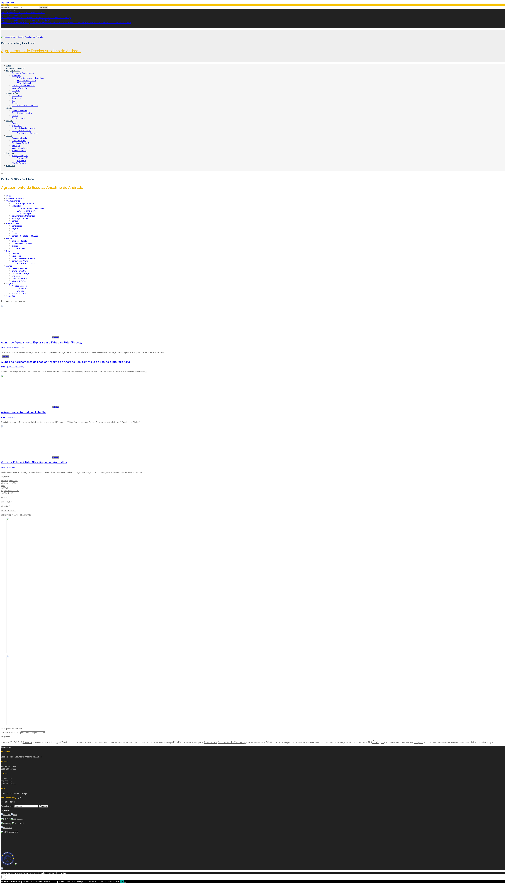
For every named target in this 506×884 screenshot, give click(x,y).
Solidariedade (459, 743)
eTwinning (239, 742)
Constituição (17, 95)
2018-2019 (15, 742)
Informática (280, 742)
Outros (15, 103)
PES (370, 742)
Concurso (133, 742)
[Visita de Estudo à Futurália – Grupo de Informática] (26, 457)
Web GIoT (5, 506)
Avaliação (16, 145)
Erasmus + (21, 160)
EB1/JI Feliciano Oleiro (26, 80)
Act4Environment (8, 510)
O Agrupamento (13, 70)
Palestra (363, 742)
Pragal (378, 741)
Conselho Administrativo (22, 113)
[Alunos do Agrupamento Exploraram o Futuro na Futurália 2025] (26, 337)
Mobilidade (319, 742)
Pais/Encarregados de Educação (346, 742)
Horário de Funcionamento (23, 128)
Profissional (408, 742)
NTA (330, 743)
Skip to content (7, 2)
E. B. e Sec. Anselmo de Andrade (30, 78)
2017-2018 (5, 742)
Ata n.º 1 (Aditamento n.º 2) (12, 15)
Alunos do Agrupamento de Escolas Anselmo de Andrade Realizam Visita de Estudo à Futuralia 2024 (65, 361)
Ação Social (16, 125)
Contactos (16, 90)
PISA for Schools (19, 163)
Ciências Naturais (117, 742)
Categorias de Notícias (10, 732)
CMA (127, 743)
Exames (249, 742)
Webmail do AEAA (8, 483)
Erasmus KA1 (22, 158)
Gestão (9, 108)
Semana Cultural (446, 742)
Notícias (55, 337)
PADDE (4, 497)
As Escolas (16, 75)
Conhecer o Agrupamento (23, 73)
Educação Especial (195, 742)
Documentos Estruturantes (23, 85)
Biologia (55, 742)
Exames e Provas (19, 150)
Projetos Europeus (20, 155)
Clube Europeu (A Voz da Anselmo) (16, 515)
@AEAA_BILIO (7, 493)
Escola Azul (225, 742)
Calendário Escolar (19, 110)
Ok (122, 882)
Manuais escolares (298, 742)
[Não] (125, 882)
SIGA (3, 485)
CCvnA (63, 742)
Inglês (287, 742)
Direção (15, 115)
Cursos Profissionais (156, 742)
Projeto (418, 742)
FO (267, 742)
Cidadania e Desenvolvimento (89, 742)
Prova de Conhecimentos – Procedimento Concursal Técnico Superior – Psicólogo (36, 17)
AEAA (3, 347)
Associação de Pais (20, 88)
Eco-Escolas (180, 742)
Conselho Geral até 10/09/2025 (25, 105)
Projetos (10, 153)
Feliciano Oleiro (259, 743)
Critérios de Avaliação (21, 143)
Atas (13, 100)
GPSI (271, 742)
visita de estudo (479, 742)
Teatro (466, 743)
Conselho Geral (12, 93)
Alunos (9, 135)
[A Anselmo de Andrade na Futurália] (26, 407)
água (491, 743)
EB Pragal (168, 742)
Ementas (15, 123)
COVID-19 (143, 742)
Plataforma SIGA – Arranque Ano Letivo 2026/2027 (23, 12)
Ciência (106, 742)
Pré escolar (428, 742)
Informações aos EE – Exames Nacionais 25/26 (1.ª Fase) (25, 20)
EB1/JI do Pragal (24, 83)
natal (326, 742)
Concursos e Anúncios (21, 130)
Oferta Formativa (19, 140)
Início (8, 65)
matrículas (310, 742)
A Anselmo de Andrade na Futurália (23, 412)
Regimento (16, 98)
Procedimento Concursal (27, 133)
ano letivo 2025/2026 (41, 742)
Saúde (435, 743)
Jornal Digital (6, 502)
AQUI (18, 797)
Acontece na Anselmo (15, 68)
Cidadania (71, 742)
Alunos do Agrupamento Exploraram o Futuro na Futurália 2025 (41, 342)
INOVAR (4, 488)
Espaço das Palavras (10, 490)
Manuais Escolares (20, 148)
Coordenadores (18, 118)
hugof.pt (62, 873)
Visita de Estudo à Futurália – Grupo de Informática (34, 462)
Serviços (9, 120)
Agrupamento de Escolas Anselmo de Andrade (41, 51)
